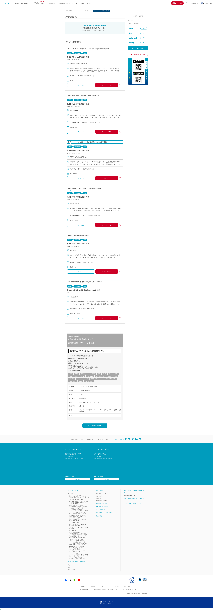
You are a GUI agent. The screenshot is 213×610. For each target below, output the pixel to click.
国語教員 (77, 501)
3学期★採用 (84, 543)
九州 (80, 496)
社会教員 (77, 499)
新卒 (115, 376)
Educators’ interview (101, 503)
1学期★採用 (72, 544)
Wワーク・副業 (88, 381)
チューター (72, 512)
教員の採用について (101, 493)
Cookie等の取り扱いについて (129, 589)
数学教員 (71, 501)
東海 (74, 496)
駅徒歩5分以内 (81, 537)
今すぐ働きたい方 (73, 490)
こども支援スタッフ (74, 522)
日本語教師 (83, 515)
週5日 (116, 374)
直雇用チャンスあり (74, 558)
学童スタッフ (72, 511)
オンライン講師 (82, 513)
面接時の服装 (99, 496)
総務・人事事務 (82, 519)
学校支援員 (83, 516)
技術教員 (71, 504)
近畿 (71, 374)
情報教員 (77, 502)
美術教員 (84, 506)
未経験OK (109, 376)
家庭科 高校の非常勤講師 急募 (78, 57)
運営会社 (83, 586)
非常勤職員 (77, 525)
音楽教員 (79, 506)
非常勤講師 (77, 53)
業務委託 (83, 533)
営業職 (77, 520)
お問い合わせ (89, 3)
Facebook (66, 580)
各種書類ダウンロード (101, 500)
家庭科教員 (83, 374)
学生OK (81, 542)
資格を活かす (81, 539)
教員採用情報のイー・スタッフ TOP (70, 11)
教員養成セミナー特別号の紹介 (104, 512)
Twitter (70, 580)
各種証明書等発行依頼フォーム (132, 503)
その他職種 (79, 511)
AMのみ (71, 540)
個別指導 (78, 512)
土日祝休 (82, 540)
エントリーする (106, 85)
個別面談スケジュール (102, 506)
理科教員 (82, 499)
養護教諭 (77, 504)
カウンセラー (72, 509)
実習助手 (77, 508)
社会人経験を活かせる (96, 378)
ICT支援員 (71, 508)
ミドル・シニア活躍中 (110, 378)
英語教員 (71, 499)
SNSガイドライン (128, 586)
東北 (75, 497)
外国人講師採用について (130, 495)
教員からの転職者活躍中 (75, 532)
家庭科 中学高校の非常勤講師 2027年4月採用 (83, 290)
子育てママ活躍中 (73, 553)
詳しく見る (81, 85)
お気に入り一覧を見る (139, 54)
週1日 (82, 556)
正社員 (86, 527)
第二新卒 (72, 378)
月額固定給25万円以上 (82, 535)
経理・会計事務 (73, 519)
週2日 (80, 381)
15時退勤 (76, 540)
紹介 (79, 547)
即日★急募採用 (100, 376)
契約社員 (71, 528)
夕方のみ (80, 557)
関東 (70, 496)
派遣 (85, 53)
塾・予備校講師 (73, 513)
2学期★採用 (90, 376)
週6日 (71, 376)
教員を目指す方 (100, 490)
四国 (84, 497)
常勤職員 (71, 525)
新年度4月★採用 (80, 544)
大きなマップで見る (69, 476)
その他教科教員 (84, 501)
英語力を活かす (73, 539)
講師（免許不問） (73, 505)
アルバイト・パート (74, 527)
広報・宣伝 (72, 518)
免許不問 (82, 558)
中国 (81, 497)
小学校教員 (82, 505)
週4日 (110, 374)
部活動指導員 (80, 509)
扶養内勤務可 (73, 381)
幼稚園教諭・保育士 (74, 515)
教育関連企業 (72, 530)
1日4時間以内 (77, 556)
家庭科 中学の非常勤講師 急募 (78, 197)
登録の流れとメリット (26, 3)
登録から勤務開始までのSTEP (76, 561)
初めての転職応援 (79, 376)
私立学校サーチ (100, 516)
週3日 (104, 374)
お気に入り (72, 3)
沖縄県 (71, 497)
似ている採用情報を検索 (94, 425)
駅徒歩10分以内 (73, 537)
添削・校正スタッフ (74, 516)
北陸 (88, 497)
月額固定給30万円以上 (74, 533)
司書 (82, 508)
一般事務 (78, 518)
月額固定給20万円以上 (74, 536)
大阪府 (69, 100)
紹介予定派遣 (72, 549)
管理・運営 (72, 520)
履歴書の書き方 (100, 498)
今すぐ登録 (179, 3)
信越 (78, 497)
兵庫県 (69, 53)
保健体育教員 (72, 506)
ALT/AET (83, 512)
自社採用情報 (72, 535)
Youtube (78, 580)
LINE (74, 580)
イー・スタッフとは (50, 3)
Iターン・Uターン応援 (82, 378)
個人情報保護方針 (84, 589)
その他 (81, 527)
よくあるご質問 (80, 3)
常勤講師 (77, 524)
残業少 (71, 556)
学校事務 (71, 502)
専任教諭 (71, 524)
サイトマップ (115, 586)
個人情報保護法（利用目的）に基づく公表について (105, 589)
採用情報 (17, 3)
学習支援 (85, 511)
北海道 (84, 496)
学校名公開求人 (73, 547)
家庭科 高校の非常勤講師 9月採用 (80, 356)
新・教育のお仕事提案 (62, 3)
